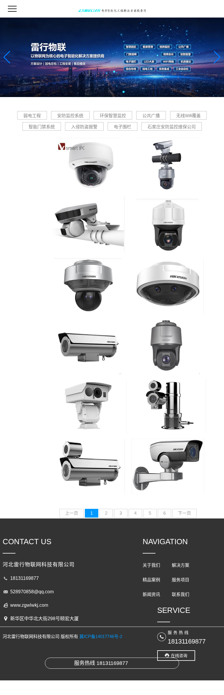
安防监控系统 (70, 115)
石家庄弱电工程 (88, 400)
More (88, 171)
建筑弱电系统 (168, 400)
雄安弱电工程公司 (167, 280)
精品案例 (151, 579)
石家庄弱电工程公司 (168, 340)
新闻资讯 (151, 594)
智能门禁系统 (42, 126)
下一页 (184, 513)
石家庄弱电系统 (88, 460)
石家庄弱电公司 (167, 460)
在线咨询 (179, 655)
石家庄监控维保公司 (88, 340)
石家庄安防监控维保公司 (172, 126)
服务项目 (180, 579)
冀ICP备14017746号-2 (100, 636)
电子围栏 (122, 126)
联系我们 (180, 594)
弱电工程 (32, 115)
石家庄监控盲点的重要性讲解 (88, 159)
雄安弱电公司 (168, 219)
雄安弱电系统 (88, 280)
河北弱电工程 (88, 219)
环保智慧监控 (113, 115)
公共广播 (151, 115)
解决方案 (180, 565)
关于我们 (151, 565)
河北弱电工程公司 (167, 159)
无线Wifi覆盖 (188, 115)
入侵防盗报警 (84, 126)
